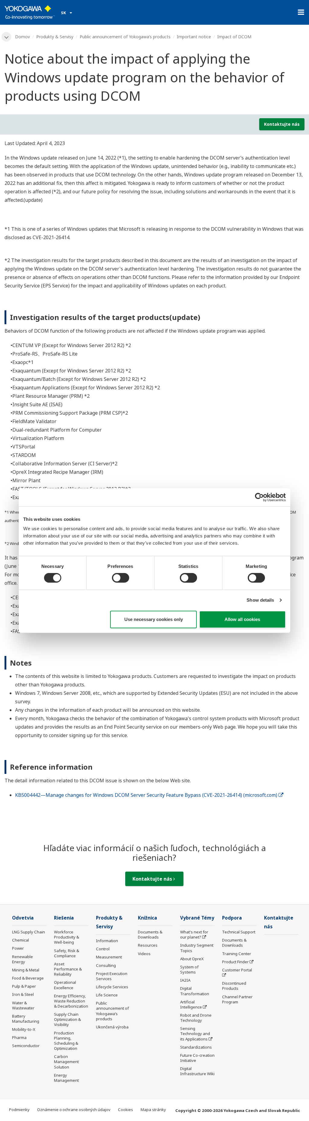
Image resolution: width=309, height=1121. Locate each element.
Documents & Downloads (150, 934)
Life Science (107, 995)
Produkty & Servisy (54, 37)
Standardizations (196, 1047)
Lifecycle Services (112, 987)
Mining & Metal (25, 970)
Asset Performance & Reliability (68, 969)
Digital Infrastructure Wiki (197, 1071)
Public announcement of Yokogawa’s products (125, 37)
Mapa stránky (153, 1109)
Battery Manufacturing (25, 1018)
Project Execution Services (111, 976)
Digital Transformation (194, 991)
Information (107, 940)
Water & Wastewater (23, 1005)
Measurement (109, 957)
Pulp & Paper (24, 986)
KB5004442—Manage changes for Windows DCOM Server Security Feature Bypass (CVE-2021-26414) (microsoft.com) (146, 795)
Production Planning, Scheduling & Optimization (66, 1040)
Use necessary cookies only (153, 619)
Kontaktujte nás (282, 124)
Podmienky (19, 1109)
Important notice (194, 37)
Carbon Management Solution (66, 1061)
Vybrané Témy (197, 918)
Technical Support (238, 932)
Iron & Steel (23, 994)
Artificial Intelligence (191, 1004)
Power (18, 948)
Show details (260, 600)
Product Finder (235, 961)
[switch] (120, 578)
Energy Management (66, 1077)
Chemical (20, 940)
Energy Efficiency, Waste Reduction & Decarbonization (71, 1001)
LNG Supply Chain (28, 932)
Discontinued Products (234, 985)
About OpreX (192, 958)
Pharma (19, 1037)
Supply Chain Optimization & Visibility (67, 1019)
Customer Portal (237, 970)
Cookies (125, 1109)
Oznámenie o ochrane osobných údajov (73, 1109)
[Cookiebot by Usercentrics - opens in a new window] (259, 497)
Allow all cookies (242, 619)
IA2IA (185, 980)
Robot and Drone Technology (196, 1017)
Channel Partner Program (237, 999)
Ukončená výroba (112, 1027)
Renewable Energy (22, 959)
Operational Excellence (65, 985)
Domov (22, 37)
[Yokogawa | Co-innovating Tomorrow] (30, 12)
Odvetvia (23, 918)
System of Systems (189, 969)
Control (103, 949)
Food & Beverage (28, 978)
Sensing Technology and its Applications (195, 1033)
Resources (148, 945)
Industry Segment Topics (196, 947)
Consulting (106, 965)
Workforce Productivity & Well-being (66, 937)
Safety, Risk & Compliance (66, 953)
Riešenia (64, 918)
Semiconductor (26, 1045)
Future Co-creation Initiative (197, 1058)
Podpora (232, 918)
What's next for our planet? (194, 934)
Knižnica (147, 918)
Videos (144, 953)
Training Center (236, 953)
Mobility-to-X (23, 1029)
